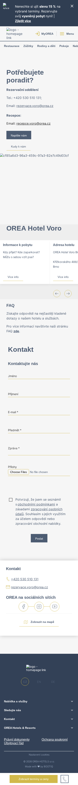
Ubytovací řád (14, 743)
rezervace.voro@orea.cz (29, 587)
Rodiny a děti (46, 46)
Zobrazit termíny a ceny (34, 779)
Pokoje (64, 46)
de (53, 681)
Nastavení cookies (39, 754)
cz (25, 681)
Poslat (39, 538)
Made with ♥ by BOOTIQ (39, 766)
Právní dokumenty (17, 739)
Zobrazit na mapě (42, 621)
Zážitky (28, 46)
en (39, 681)
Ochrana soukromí (55, 739)
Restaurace (11, 46)
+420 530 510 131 (24, 579)
